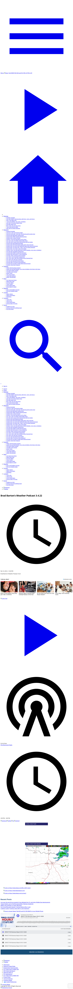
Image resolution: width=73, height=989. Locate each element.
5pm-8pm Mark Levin (11, 224)
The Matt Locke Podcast (11, 272)
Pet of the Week (10, 309)
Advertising (8, 296)
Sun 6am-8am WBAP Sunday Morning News (16, 252)
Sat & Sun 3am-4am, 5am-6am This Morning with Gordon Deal (20, 234)
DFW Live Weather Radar (12, 291)
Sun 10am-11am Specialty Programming (15, 257)
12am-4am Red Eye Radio (12, 227)
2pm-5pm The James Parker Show (14, 223)
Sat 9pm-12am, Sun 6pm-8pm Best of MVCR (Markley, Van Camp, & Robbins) (23, 250)
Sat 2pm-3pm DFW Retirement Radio (14, 243)
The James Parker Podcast (12, 270)
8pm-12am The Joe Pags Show (13, 225)
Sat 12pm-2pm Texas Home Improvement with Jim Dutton (19, 242)
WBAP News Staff (10, 281)
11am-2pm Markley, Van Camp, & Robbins (16, 221)
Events (5, 305)
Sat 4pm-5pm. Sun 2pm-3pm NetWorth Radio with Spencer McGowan (22, 246)
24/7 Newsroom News (11, 280)
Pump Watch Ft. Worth (11, 287)
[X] (5, 489)
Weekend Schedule (10, 231)
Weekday (5, 216)
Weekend (5, 230)
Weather (5, 288)
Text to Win (8, 299)
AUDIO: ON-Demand (11, 277)
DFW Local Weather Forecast (12, 289)
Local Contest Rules (10, 302)
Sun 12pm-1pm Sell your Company (14, 259)
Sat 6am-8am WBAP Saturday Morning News (16, 236)
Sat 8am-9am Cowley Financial (13, 238)
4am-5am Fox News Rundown (13, 228)
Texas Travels (9, 284)
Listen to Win (9, 301)
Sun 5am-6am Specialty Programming (15, 251)
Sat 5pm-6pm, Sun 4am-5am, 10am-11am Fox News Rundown (20, 247)
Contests (5, 298)
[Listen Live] (36, 634)
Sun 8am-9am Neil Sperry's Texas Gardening (16, 254)
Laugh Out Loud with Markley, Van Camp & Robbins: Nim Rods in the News (23, 269)
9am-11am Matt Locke (11, 220)
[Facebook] (6, 487)
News (4, 278)
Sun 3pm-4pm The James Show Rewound (15, 262)
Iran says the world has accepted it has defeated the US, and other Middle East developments (25, 902)
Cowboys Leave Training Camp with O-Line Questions (15, 908)
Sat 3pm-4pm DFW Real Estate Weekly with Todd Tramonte (19, 244)
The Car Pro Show (10, 274)
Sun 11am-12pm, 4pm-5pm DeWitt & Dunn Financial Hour (19, 258)
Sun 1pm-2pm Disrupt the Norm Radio (15, 261)
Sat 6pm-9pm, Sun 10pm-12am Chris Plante (16, 248)
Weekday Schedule (10, 217)
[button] (9, 589)
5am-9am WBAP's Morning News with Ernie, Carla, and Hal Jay (20, 219)
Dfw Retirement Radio (6, 745)
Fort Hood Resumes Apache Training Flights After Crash (16, 907)
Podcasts (5, 266)
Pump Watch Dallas (10, 285)
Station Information (10, 295)
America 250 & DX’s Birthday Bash (14, 308)
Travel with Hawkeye (11, 276)
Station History (9, 294)
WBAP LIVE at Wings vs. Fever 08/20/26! (11, 905)
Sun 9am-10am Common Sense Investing (15, 255)
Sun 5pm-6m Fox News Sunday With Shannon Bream (18, 263)
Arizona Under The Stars (11, 303)
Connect (5, 292)
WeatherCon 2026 (10, 306)
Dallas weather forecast (36, 840)
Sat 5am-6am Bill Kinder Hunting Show (15, 235)
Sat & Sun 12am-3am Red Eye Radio (14, 232)
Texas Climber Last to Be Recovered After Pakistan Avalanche (17, 904)
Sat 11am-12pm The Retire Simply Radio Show (17, 240)
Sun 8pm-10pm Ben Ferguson (13, 265)
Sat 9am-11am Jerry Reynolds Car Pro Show (16, 239)
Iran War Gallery (10, 282)
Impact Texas (9, 273)
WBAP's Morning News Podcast (13, 267)
